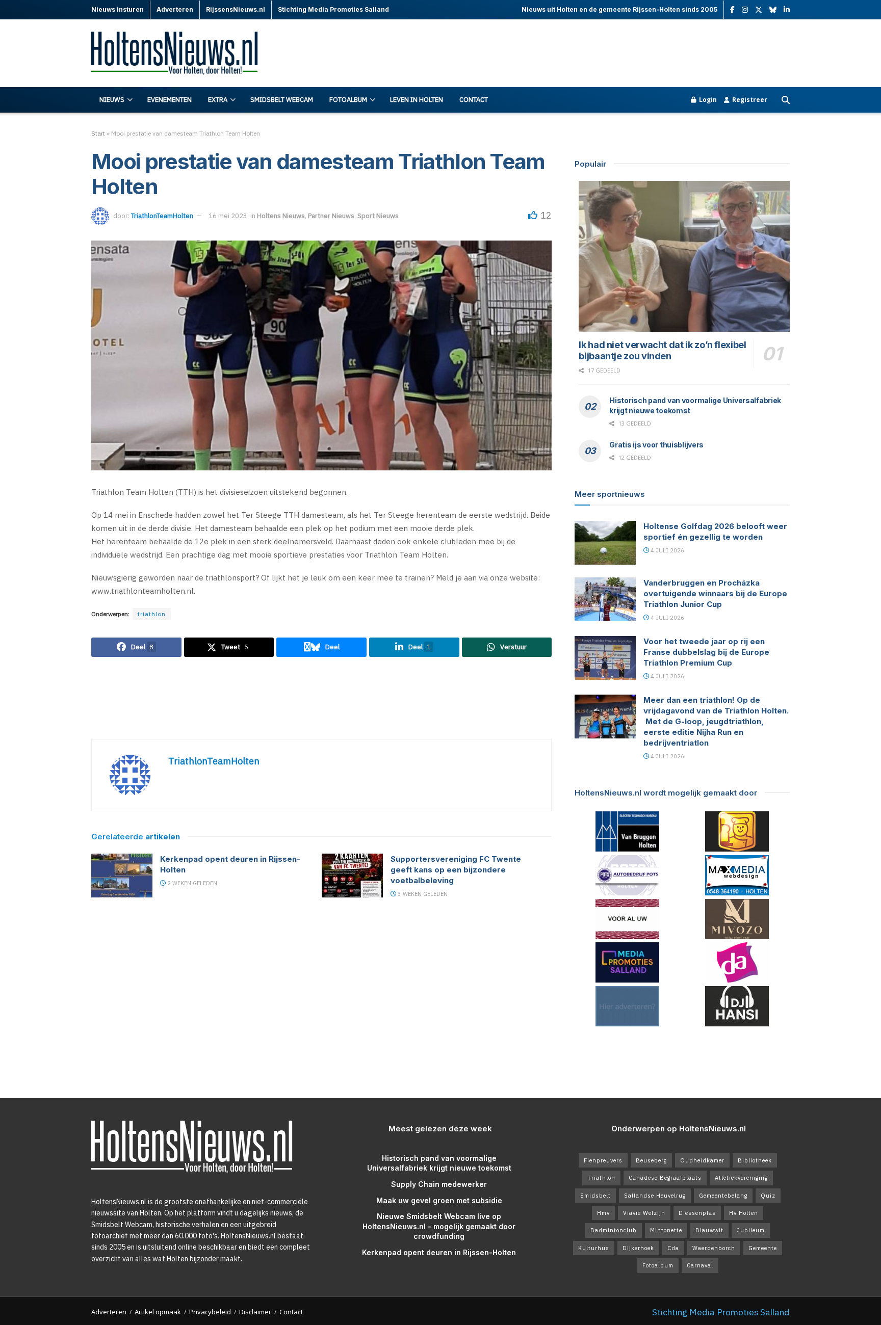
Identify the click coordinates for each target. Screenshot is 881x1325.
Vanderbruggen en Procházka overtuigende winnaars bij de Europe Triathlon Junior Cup (715, 593)
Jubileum (751, 1230)
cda (673, 1248)
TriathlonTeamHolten (162, 215)
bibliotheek (755, 1160)
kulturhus (593, 1248)
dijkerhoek (638, 1248)
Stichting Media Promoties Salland (721, 1312)
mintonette (666, 1230)
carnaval (700, 1265)
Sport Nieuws (378, 215)
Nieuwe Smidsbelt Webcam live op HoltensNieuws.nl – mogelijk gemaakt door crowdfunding (438, 1226)
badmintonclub (613, 1230)
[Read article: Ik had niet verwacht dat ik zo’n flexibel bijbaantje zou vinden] (684, 256)
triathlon (152, 614)
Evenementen (169, 99)
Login (707, 99)
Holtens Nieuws (281, 215)
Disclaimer (255, 1311)
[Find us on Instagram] (745, 10)
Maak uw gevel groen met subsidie (439, 1200)
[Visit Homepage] (180, 53)
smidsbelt (595, 1195)
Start (98, 133)
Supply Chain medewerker (439, 1184)
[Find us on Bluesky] (772, 10)
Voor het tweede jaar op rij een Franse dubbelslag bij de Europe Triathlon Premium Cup (706, 652)
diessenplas (697, 1212)
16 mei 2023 (228, 215)
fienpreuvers (603, 1160)
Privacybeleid (210, 1311)
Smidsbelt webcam (281, 99)
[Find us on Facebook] (732, 10)
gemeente (762, 1248)
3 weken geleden (422, 893)
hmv (603, 1212)
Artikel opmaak (158, 1311)
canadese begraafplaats (665, 1177)
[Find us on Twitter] (758, 10)
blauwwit (709, 1230)
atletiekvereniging (741, 1177)
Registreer (749, 99)
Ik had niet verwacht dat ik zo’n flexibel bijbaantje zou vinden (662, 350)
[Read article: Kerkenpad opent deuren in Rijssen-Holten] (121, 875)
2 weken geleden (191, 883)
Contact (473, 99)
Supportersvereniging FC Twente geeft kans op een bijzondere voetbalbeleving (456, 869)
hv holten (743, 1212)
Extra (217, 99)
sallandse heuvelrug (655, 1195)
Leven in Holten (416, 99)
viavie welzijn (644, 1212)
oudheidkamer (702, 1160)
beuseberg (651, 1160)
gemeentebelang (723, 1195)
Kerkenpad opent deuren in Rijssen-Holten (439, 1252)
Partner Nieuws (331, 215)
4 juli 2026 (666, 550)
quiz (768, 1195)
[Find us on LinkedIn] (787, 10)
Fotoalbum (348, 99)
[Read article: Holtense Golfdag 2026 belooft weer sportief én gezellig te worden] (605, 543)
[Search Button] (786, 100)
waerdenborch (713, 1248)
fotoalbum (657, 1265)
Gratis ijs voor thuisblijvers (656, 444)
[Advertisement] (604, 53)
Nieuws (111, 99)
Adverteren (108, 1311)
